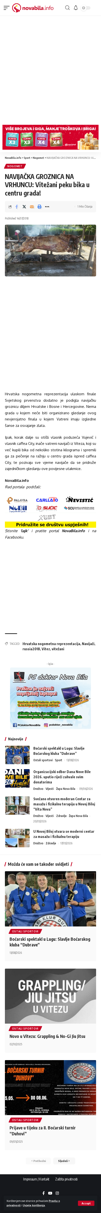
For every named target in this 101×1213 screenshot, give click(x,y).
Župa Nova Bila (65, 789)
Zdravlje (61, 816)
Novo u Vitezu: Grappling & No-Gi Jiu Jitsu (47, 1036)
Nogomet (15, 166)
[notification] (75, 8)
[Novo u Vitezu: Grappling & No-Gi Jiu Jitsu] (50, 996)
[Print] (39, 207)
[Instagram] (57, 1193)
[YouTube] (50, 1193)
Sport (58, 760)
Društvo (38, 789)
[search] (67, 8)
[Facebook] (43, 1193)
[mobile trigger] (8, 8)
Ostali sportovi (43, 760)
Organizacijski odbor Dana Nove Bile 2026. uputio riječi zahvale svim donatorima (62, 777)
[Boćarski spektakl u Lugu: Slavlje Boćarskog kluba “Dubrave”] (17, 755)
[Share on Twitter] (24, 207)
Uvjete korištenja (34, 1205)
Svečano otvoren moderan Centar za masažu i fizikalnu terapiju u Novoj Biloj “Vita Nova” (64, 804)
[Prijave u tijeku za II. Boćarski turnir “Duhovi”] (50, 1087)
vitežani (58, 649)
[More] (47, 207)
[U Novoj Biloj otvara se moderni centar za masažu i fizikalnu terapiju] (17, 838)
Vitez (46, 649)
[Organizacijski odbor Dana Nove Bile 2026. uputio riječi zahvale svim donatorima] (17, 778)
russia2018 (31, 649)
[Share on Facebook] (16, 207)
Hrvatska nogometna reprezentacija (51, 644)
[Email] (31, 207)
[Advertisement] (50, 69)
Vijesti (50, 789)
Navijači (88, 644)
